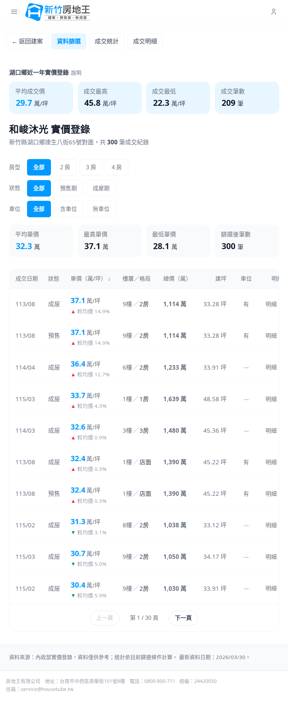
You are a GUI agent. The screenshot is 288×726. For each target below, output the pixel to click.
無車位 (101, 209)
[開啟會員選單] (274, 12)
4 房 (117, 167)
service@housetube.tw (47, 689)
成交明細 (145, 41)
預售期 (68, 188)
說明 (76, 72)
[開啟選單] (14, 12)
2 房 (65, 167)
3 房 (91, 167)
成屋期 (101, 188)
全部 (39, 167)
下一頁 (183, 618)
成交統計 (107, 41)
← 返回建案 (27, 41)
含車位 (68, 209)
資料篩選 (69, 41)
